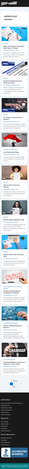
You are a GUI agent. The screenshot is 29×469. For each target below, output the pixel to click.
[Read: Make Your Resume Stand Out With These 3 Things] (14, 34)
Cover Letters (6, 359)
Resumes (5, 43)
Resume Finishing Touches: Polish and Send (12, 82)
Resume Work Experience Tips (13, 220)
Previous (14, 381)
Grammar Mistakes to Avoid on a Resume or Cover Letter (14, 363)
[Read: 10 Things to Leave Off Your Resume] (14, 105)
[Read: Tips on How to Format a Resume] (14, 172)
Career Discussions (8, 286)
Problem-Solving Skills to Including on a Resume (12, 292)
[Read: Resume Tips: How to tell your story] (14, 242)
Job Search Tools (13, 149)
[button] (27, 3)
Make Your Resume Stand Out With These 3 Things (13, 47)
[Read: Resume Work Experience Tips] (14, 207)
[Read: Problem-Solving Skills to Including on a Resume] (14, 276)
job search (5, 149)
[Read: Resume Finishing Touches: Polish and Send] (14, 68)
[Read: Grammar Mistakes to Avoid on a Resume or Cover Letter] (14, 349)
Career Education (17, 286)
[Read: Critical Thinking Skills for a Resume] (14, 313)
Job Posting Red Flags (11, 152)
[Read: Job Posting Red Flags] (14, 139)
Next (14, 386)
